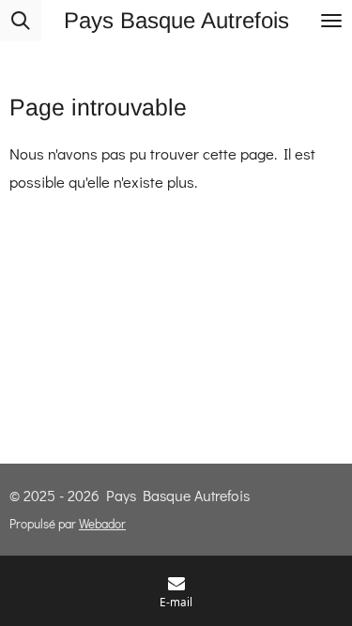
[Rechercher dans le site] (20, 20)
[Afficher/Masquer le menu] (331, 20)
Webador (102, 523)
